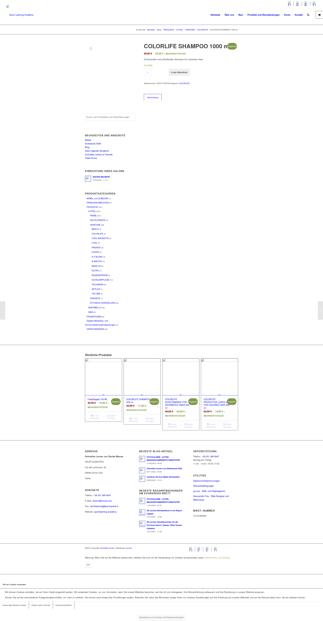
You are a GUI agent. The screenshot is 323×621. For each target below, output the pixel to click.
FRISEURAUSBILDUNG (98, 202)
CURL (94, 242)
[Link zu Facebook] (225, 547)
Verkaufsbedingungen (203, 485)
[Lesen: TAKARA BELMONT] (88, 179)
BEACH (95, 228)
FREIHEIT (96, 247)
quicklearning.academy (105, 511)
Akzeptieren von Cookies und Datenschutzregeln (161, 617)
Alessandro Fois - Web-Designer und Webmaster (211, 497)
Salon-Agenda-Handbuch (97, 150)
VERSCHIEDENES (95, 328)
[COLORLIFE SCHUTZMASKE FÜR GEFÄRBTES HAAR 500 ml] (320, 310)
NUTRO (95, 270)
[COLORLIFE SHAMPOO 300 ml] (2, 310)
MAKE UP (96, 265)
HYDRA (95, 251)
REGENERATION (100, 275)
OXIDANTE (95, 298)
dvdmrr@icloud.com (102, 500)
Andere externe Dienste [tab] (40, 605)
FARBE (93, 215)
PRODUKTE (92, 206)
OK (88, 564)
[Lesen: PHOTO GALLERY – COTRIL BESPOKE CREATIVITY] (142, 459)
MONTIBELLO (94, 307)
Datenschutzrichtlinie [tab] (64, 605)
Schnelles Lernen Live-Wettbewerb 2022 (164, 468)
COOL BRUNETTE (100, 238)
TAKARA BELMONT (101, 177)
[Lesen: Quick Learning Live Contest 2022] (142, 470)
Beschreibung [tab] (152, 97)
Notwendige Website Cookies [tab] (14, 605)
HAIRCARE (95, 224)
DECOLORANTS (97, 220)
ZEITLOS (96, 288)
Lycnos (129, 548)
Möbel (88, 140)
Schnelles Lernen (107, 548)
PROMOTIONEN (94, 316)
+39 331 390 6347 (102, 495)
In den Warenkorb (179, 72)
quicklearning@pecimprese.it (104, 506)
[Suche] (308, 15)
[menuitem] (289, 4)
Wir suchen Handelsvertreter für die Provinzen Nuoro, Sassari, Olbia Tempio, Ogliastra (164, 525)
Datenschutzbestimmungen (206, 480)
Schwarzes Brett (93, 143)
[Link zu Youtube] (230, 547)
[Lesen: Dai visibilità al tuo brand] (142, 479)
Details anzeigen (111, 416)
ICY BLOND (97, 256)
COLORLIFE (97, 233)
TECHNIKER (97, 284)
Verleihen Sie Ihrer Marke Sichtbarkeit (163, 477)
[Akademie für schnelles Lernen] (20, 15)
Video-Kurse (91, 158)
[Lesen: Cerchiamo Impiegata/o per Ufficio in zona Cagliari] (142, 512)
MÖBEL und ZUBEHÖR (97, 198)
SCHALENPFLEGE (100, 279)
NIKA (90, 311)
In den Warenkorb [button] (95, 416)
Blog (87, 147)
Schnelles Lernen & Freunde (99, 154)
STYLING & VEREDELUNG (102, 302)
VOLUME (96, 293)
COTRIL (92, 211)
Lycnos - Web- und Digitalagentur (209, 491)
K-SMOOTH (97, 261)
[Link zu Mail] (235, 547)
